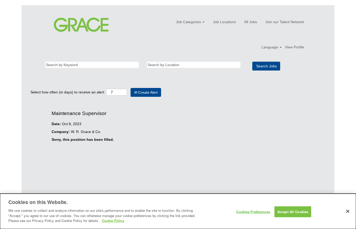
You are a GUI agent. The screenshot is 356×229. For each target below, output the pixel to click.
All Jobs (250, 22)
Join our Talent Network (284, 22)
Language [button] (270, 47)
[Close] (347, 211)
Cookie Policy (113, 220)
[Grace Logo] (81, 25)
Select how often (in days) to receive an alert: (67, 92)
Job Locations (224, 22)
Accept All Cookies (292, 211)
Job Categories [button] (189, 22)
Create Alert (147, 92)
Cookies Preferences (253, 211)
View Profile (294, 47)
